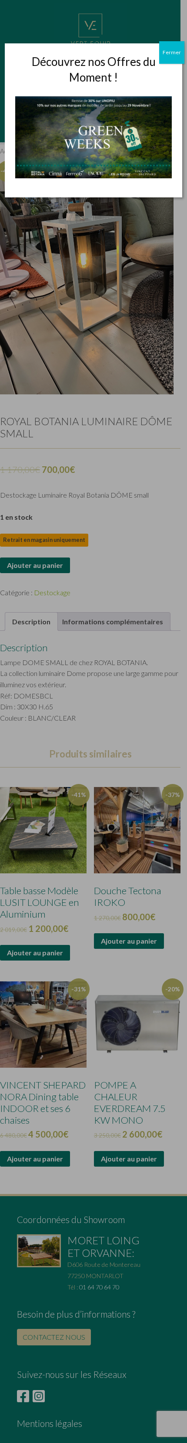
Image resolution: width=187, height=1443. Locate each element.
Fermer (172, 52)
